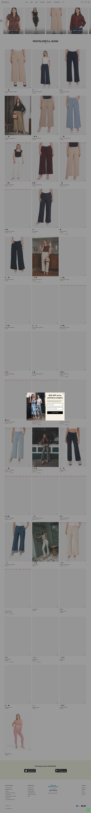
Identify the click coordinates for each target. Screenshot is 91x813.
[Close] (63, 394)
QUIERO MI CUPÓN (55, 412)
